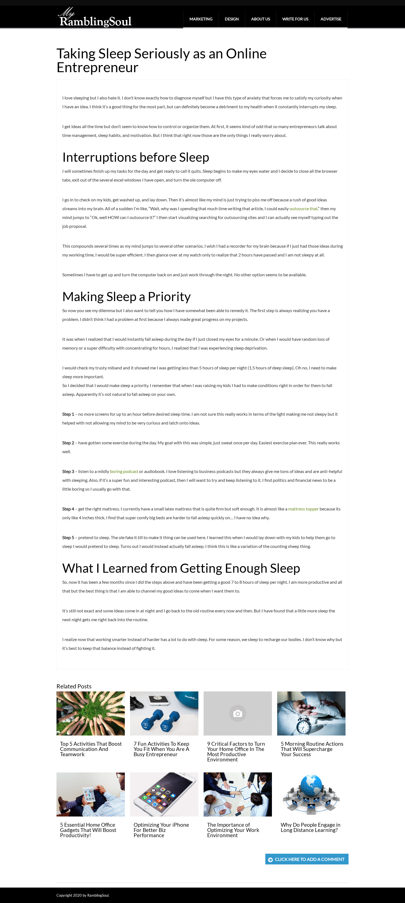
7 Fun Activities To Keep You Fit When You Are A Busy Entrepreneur (161, 748)
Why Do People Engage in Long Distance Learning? (311, 827)
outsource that (304, 208)
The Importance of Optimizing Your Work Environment (233, 829)
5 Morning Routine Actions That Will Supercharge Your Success (312, 748)
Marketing (201, 19)
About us (260, 19)
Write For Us (295, 19)
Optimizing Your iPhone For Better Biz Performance (161, 829)
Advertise (331, 19)
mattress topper (303, 508)
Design (232, 19)
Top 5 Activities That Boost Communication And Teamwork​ (91, 748)
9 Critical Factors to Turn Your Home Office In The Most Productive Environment (236, 751)
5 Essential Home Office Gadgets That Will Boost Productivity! (88, 829)
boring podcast (124, 471)
